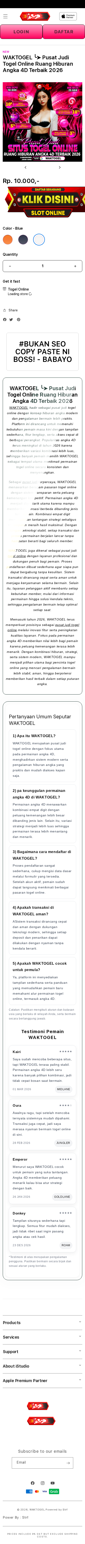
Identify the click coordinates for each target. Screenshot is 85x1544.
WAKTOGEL (18, 407)
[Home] (35, 16)
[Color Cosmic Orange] (8, 240)
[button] (5, 16)
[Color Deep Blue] (23, 240)
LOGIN (21, 31)
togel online (17, 556)
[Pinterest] (20, 320)
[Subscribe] (68, 1463)
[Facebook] (6, 320)
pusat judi (30, 482)
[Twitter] (12, 320)
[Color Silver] (39, 239)
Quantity (10, 254)
